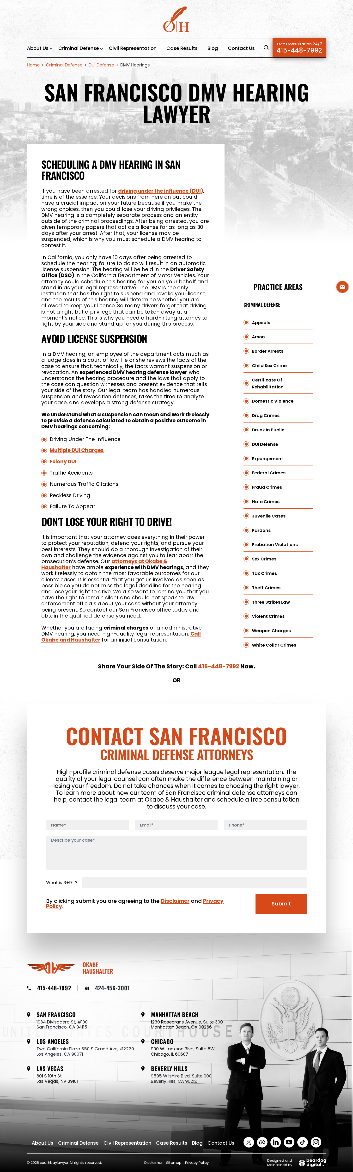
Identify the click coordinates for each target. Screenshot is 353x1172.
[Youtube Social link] (289, 1142)
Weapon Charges (271, 631)
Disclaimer (175, 901)
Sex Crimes (264, 559)
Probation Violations (275, 545)
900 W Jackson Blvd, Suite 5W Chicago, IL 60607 (183, 1051)
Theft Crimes (266, 588)
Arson (258, 337)
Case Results (182, 48)
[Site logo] (176, 20)
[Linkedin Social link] (275, 1142)
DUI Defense (265, 444)
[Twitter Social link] (248, 1142)
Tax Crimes (264, 574)
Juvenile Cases (269, 516)
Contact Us (241, 48)
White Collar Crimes (274, 645)
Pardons (261, 530)
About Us (38, 48)
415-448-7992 (299, 48)
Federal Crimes (269, 473)
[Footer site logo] (70, 968)
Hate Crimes (266, 502)
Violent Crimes (268, 616)
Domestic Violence (272, 401)
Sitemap (174, 1162)
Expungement (267, 459)
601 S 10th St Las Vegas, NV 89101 (57, 1078)
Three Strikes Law (271, 602)
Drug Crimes (266, 416)
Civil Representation (133, 48)
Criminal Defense (78, 48)
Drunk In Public (268, 430)
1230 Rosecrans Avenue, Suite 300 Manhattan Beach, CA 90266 (187, 1024)
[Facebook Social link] (262, 1142)
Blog (212, 48)
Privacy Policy (197, 1162)
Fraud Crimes (267, 487)
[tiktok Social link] (302, 1142)
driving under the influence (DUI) (160, 190)
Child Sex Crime (269, 366)
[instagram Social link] (316, 1142)
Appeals (261, 323)
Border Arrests (267, 351)
